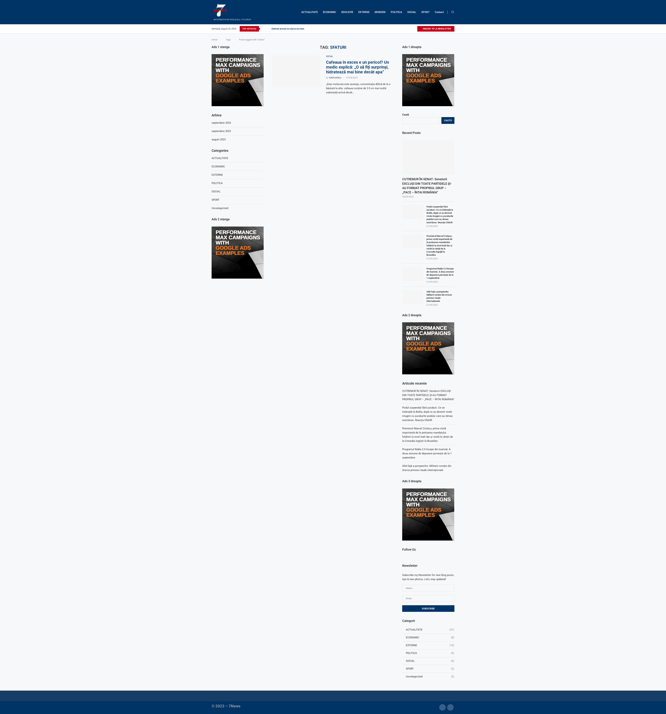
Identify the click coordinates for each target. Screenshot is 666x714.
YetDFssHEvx (335, 77)
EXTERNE (363, 12)
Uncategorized (430, 676)
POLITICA (396, 12)
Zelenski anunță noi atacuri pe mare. (288, 29)
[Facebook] (406, 28)
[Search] (452, 12)
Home (214, 39)
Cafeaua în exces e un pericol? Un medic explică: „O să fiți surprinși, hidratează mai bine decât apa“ (357, 67)
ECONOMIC (329, 12)
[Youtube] (414, 28)
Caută (405, 114)
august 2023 (219, 139)
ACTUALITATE (309, 12)
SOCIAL (411, 12)
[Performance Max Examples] (428, 55)
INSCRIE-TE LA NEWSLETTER (436, 29)
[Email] (450, 707)
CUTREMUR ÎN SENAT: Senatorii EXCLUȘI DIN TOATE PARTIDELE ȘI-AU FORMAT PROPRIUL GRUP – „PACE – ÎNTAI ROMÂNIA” (427, 185)
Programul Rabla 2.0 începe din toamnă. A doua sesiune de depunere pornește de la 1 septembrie (440, 273)
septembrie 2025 (221, 122)
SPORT (425, 12)
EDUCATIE (347, 12)
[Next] (268, 29)
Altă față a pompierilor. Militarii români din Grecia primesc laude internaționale (439, 296)
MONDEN (380, 12)
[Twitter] (410, 28)
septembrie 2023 (221, 131)
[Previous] (264, 29)
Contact (439, 12)
